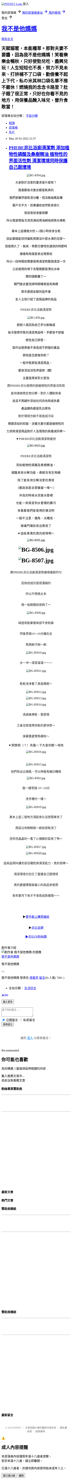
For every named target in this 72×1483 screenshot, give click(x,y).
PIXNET (17, 1427)
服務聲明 (40, 1431)
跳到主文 (7, 39)
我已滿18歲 (9, 1475)
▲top (4, 994)
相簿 (12, 123)
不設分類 (32, 115)
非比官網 (37, 927)
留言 (42, 977)
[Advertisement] (36, 1149)
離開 (21, 1475)
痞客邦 (34, 977)
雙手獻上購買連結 (37, 916)
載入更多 (8, 1001)
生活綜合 (30, 988)
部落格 (13, 127)
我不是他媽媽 (19, 28)
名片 (12, 132)
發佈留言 (8, 1024)
